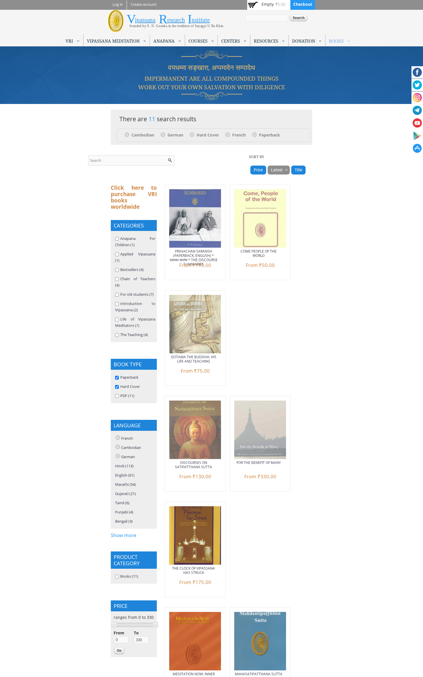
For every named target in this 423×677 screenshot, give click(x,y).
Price (258, 170)
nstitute (201, 19)
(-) (128, 134)
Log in (118, 4)
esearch (176, 19)
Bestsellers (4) (132, 269)
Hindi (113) (124, 466)
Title (298, 170)
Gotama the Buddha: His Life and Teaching (193, 359)
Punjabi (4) (124, 512)
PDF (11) (127, 395)
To (136, 633)
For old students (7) (137, 294)
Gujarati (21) (125, 493)
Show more (123, 535)
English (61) (124, 475)
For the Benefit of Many (259, 462)
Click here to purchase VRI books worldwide (134, 197)
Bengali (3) (124, 521)
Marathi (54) (125, 484)
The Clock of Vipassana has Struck (193, 570)
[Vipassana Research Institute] (116, 28)
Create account (144, 4)
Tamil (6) (122, 502)
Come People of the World (259, 253)
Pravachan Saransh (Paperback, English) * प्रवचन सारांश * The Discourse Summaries (194, 257)
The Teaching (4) (134, 334)
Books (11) (129, 576)
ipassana (145, 19)
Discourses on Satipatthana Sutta (193, 464)
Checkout (302, 4)
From (119, 633)
